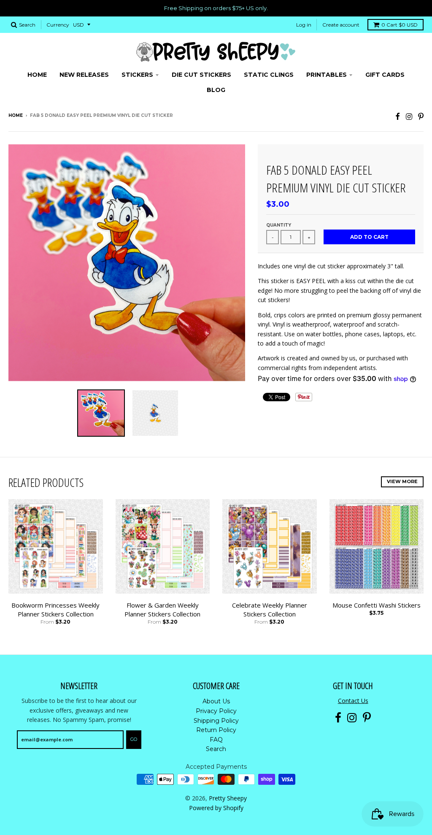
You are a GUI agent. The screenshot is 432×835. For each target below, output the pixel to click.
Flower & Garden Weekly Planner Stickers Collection (162, 609)
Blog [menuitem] (216, 90)
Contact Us (353, 701)
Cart (399, 25)
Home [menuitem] (37, 74)
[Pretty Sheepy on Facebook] (397, 116)
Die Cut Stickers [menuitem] (201, 74)
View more (402, 481)
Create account (340, 25)
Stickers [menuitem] (137, 74)
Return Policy (216, 730)
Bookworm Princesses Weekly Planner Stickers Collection (55, 609)
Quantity (278, 225)
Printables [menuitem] (326, 74)
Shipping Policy (216, 720)
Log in (303, 25)
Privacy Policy (216, 711)
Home (15, 115)
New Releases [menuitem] (84, 74)
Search (216, 749)
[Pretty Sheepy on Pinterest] (421, 116)
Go (133, 739)
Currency (57, 25)
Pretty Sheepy (228, 798)
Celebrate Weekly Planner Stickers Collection (269, 609)
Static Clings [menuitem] (269, 74)
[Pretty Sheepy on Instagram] (409, 116)
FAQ (216, 739)
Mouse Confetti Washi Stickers (376, 605)
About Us (216, 701)
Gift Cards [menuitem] (385, 74)
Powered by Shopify (216, 808)
